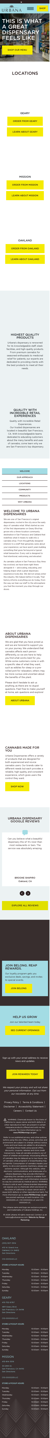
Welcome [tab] (24, 482)
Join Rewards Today (24, 1097)
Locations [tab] (23, 494)
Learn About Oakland (24, 262)
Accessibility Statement (30, 1130)
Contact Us (30, 1134)
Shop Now (17, 806)
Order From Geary (24, 121)
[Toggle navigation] (28, 8)
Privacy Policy (10, 1125)
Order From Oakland (24, 249)
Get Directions (8, 1282)
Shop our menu (17, 50)
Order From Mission (24, 185)
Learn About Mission (24, 195)
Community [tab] (24, 500)
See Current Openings (24, 1054)
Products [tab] (23, 506)
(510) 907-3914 (9, 1272)
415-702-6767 (8, 1331)
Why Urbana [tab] (24, 513)
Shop (40, 8)
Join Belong (19, 1011)
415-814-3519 (8, 1390)
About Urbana (20, 720)
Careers (16, 1134)
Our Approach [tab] (24, 488)
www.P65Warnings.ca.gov (23, 1156)
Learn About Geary (24, 132)
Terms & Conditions (31, 1125)
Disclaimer (8, 1130)
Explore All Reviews (24, 929)
